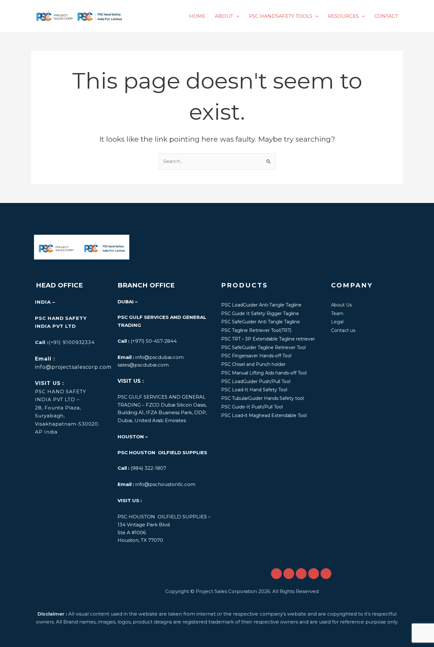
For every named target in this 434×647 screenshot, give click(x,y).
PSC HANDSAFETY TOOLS (280, 16)
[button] (236, 16)
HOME (197, 16)
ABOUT (224, 16)
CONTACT (386, 16)
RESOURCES (343, 16)
